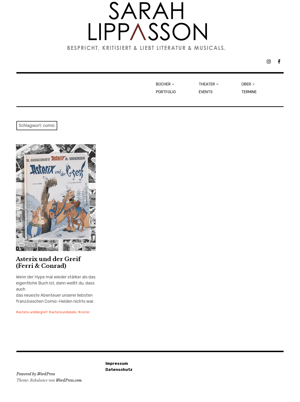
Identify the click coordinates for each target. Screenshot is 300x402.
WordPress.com (69, 380)
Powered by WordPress (35, 374)
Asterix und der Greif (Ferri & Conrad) (48, 262)
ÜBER (246, 84)
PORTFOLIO (166, 92)
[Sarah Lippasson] (150, 26)
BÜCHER (163, 84)
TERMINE (249, 92)
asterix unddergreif (33, 312)
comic (85, 312)
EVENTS (206, 92)
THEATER (207, 84)
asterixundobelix (64, 312)
